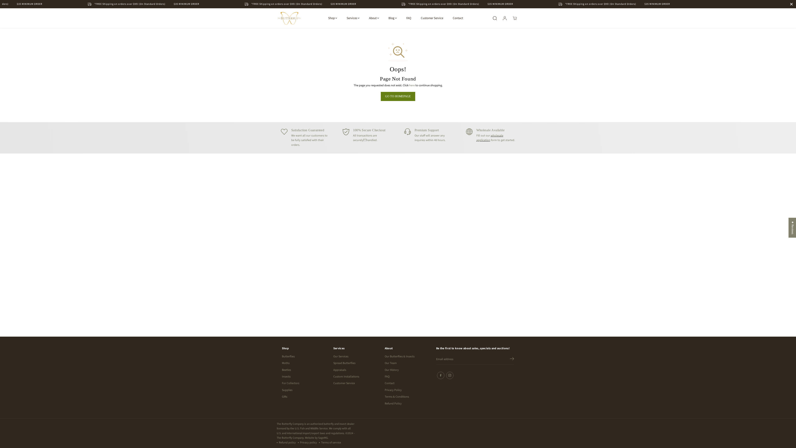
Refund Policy (393, 404)
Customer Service (432, 18)
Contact (458, 18)
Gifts (284, 397)
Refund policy (287, 443)
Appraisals (339, 370)
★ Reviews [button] (792, 227)
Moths (286, 363)
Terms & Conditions (397, 397)
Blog (391, 18)
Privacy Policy (393, 390)
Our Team (391, 363)
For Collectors (290, 383)
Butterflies (288, 356)
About (373, 18)
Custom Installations (346, 377)
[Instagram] (449, 375)
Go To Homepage (398, 96)
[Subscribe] (512, 359)
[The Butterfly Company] (289, 18)
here (412, 85)
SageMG (323, 438)
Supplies (287, 390)
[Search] (494, 18)
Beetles (286, 370)
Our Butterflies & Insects (400, 356)
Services (352, 18)
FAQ (408, 18)
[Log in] (504, 18)
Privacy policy (308, 443)
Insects (286, 377)
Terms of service (331, 443)
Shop (331, 18)
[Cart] (514, 18)
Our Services (340, 356)
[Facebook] (440, 375)
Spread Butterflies (344, 363)
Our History (392, 370)
